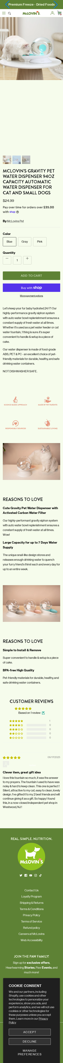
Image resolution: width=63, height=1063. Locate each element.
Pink (39, 241)
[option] (31, 85)
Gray (25, 241)
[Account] (51, 13)
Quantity (9, 252)
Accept (29, 1032)
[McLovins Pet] (31, 13)
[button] (55, 4)
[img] (11, 757)
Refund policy (31, 927)
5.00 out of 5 (40, 708)
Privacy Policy (31, 915)
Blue (9, 241)
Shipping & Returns (31, 902)
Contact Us (31, 890)
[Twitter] (21, 875)
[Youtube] (30, 875)
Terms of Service (31, 921)
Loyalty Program (31, 896)
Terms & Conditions (32, 909)
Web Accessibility (32, 940)
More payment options (31, 295)
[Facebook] (25, 875)
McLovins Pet (15, 221)
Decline (30, 1041)
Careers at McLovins (31, 934)
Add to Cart (31, 275)
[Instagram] (35, 875)
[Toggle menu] (4, 13)
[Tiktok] (40, 875)
